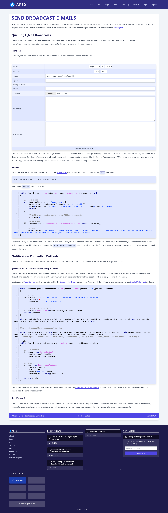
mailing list (118, 28)
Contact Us (13, 451)
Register (154, 5)
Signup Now (140, 453)
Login (145, 5)
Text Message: (17, 109)
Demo (99, 5)
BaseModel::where (67, 282)
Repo (107, 5)
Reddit (11, 448)
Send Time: (16, 71)
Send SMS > (151, 416)
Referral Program (15, 458)
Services (136, 5)
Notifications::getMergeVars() (87, 387)
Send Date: (16, 66)
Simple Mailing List (138, 282)
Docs (115, 5)
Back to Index (84, 416)
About (91, 5)
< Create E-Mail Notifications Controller (28, 416)
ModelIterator (29, 282)
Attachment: (17, 93)
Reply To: (15, 81)
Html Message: (17, 134)
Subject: (15, 89)
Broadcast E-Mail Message (84, 148)
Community (125, 5)
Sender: (15, 76)
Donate (12, 455)
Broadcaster (62, 172)
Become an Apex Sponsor (27, 504)
